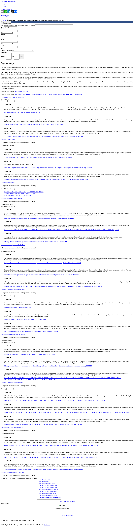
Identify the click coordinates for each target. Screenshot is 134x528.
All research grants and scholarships (51, 497)
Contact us (47, 525)
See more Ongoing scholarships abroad (12, 427)
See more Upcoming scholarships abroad (12, 382)
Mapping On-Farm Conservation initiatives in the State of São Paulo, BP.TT (26, 319)
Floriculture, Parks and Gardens (48, 94)
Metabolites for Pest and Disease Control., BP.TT (18, 307)
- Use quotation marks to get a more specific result (17, 25)
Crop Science (35, 94)
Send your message (6, 9)
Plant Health (26, 94)
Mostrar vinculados (67, 515)
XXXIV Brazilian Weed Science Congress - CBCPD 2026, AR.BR (23, 192)
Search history (12, 1)
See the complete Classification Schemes (12, 97)
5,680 (39, 489)
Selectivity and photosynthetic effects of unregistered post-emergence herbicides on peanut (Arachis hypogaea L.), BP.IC (39, 218)
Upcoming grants (45, 479)
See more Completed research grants (11, 198)
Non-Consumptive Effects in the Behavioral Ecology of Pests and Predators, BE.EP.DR (29, 354)
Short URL (4, 1)
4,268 (39, 483)
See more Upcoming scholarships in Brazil (13, 245)
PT (5, 4)
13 (40, 491)
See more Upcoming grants (8, 139)
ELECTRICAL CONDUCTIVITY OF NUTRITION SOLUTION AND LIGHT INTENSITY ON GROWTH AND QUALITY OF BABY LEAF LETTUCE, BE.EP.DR (54, 400)
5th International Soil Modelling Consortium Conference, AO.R (22, 112)
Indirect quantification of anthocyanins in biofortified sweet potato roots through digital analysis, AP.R (33, 124)
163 (40, 481)
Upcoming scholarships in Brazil (49, 485)
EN (5, 6)
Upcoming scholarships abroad (49, 491)
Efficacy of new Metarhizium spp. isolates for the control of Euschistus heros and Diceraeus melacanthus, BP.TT (36, 242)
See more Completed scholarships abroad (12, 472)
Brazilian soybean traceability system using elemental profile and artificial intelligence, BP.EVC (31, 331)
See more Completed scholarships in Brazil (13, 334)
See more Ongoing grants (8, 182)
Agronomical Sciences (21, 91)
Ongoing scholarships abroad (48, 493)
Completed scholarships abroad (49, 495)
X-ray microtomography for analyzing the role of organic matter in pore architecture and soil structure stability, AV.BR (38, 157)
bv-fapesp (3, 20)
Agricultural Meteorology (65, 94)
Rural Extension (78, 94)
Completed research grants (48, 483)
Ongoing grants (45, 481)
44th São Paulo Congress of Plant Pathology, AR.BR (19, 193)
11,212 (39, 497)
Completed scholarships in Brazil (49, 489)
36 (40, 493)
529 (40, 487)
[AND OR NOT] (3, 29)
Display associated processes (67, 501)
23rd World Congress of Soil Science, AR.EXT (18, 195)
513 (40, 495)
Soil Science (18, 94)
